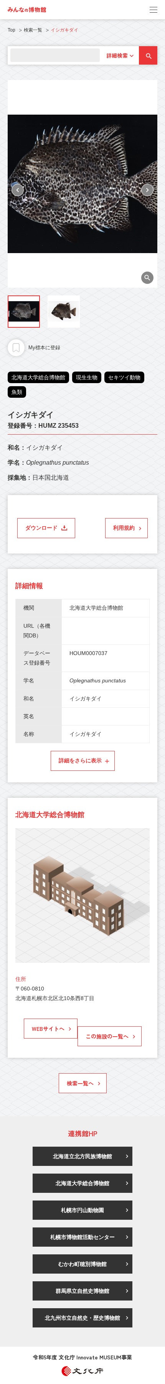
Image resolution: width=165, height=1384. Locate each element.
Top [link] (11, 30)
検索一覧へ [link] (80, 1083)
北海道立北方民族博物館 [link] (82, 1156)
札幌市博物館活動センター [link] (82, 1237)
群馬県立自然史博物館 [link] (82, 1291)
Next (147, 190)
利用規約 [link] (124, 528)
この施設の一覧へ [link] (107, 1036)
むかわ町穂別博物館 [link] (82, 1264)
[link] (27, 9)
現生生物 (86, 377)
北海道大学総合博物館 (38, 377)
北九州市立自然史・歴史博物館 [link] (82, 1318)
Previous (18, 190)
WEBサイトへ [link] (48, 1028)
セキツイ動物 (124, 377)
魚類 (17, 392)
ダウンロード (41, 528)
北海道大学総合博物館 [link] (82, 1183)
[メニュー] (153, 10)
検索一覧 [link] (33, 30)
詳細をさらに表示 (80, 760)
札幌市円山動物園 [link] (82, 1210)
